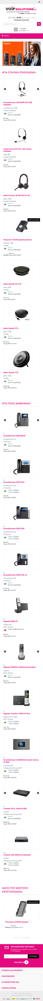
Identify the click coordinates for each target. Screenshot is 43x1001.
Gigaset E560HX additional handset (19, 667)
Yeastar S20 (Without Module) (17, 855)
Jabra (5, 199)
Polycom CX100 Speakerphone (17, 240)
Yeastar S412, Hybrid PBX (15, 808)
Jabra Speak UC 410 (12, 284)
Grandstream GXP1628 (13, 528)
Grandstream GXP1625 (13, 482)
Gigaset (6, 624)
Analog (5, 245)
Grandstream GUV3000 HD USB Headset (17, 103)
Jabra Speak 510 (10, 328)
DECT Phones (8, 627)
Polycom (6, 243)
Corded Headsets (9, 110)
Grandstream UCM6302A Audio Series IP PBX (20, 761)
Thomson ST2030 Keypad (16, 922)
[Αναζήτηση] (39, 24)
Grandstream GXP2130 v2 (15, 575)
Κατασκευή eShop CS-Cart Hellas (22, 995)
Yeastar (6, 812)
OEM (5, 154)
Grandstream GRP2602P (14, 436)
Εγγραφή (33, 956)
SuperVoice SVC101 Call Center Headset (17, 150)
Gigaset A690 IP (10, 621)
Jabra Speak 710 (10, 372)
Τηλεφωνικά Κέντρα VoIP (12, 768)
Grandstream (8, 108)
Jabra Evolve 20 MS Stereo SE (16, 195)
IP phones (7, 442)
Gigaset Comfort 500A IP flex (16, 713)
